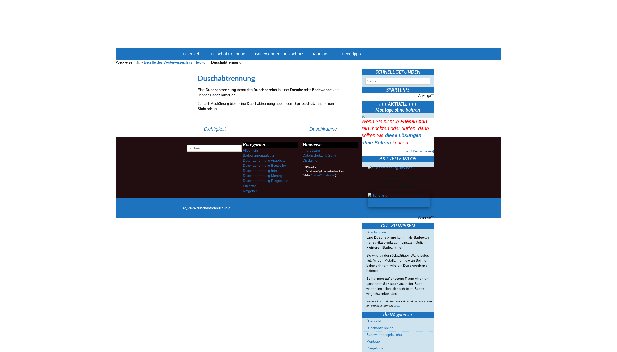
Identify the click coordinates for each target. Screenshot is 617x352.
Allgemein (250, 150)
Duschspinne (376, 232)
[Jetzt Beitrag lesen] (419, 151)
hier (396, 305)
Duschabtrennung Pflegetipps (265, 181)
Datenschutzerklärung (319, 155)
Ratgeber (250, 191)
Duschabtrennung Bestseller (264, 165)
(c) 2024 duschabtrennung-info (206, 208)
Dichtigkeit (212, 129)
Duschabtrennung (228, 54)
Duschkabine (326, 129)
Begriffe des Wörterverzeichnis (168, 62)
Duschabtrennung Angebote (264, 160)
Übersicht (192, 54)
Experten (250, 186)
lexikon (201, 62)
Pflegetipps (350, 54)
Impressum (311, 150)
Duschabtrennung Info (260, 171)
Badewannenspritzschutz (279, 54)
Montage (321, 54)
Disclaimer (311, 160)
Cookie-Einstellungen (323, 175)
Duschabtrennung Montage (264, 176)
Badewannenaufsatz (258, 155)
